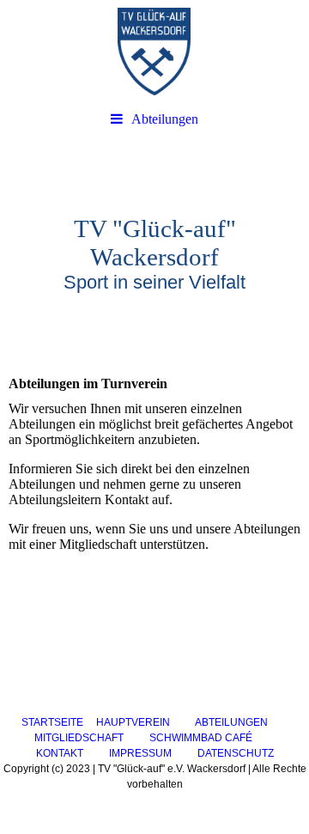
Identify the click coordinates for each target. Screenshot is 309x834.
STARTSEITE (52, 722)
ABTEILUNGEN (231, 722)
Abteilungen (164, 119)
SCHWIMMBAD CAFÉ (200, 738)
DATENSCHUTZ (235, 753)
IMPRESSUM (140, 753)
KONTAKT (59, 753)
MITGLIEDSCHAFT (79, 738)
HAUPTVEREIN (133, 722)
